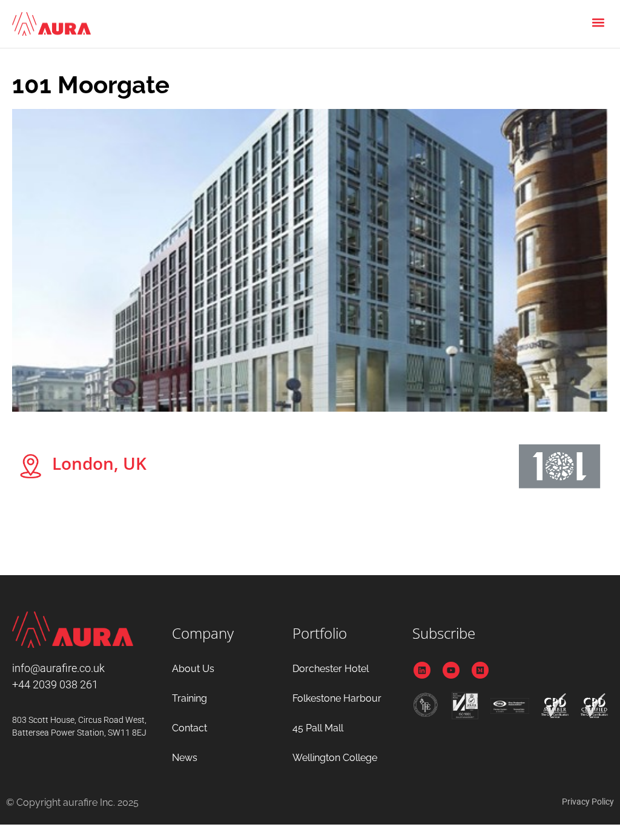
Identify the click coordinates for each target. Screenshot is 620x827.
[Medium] (480, 670)
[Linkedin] (422, 670)
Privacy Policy (588, 801)
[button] (598, 22)
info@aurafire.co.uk (58, 668)
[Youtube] (451, 670)
